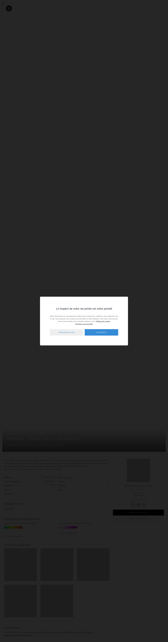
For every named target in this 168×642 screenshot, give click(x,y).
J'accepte (101, 332)
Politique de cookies (103, 321)
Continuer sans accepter (84, 324)
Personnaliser (66, 332)
